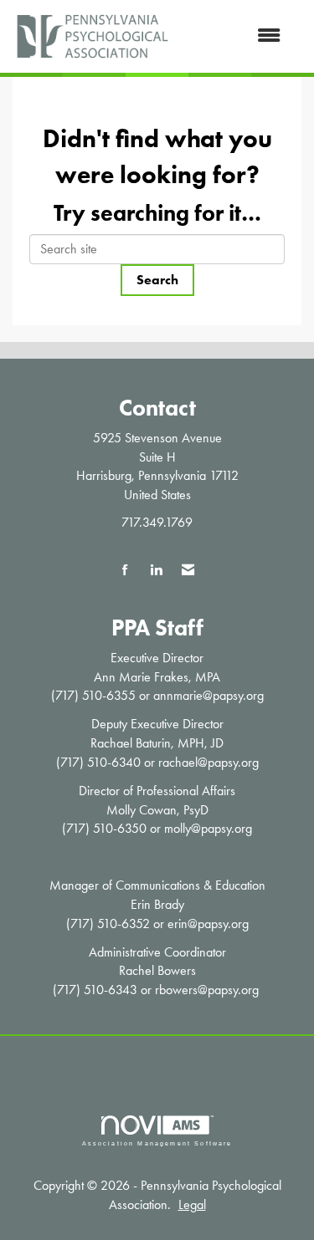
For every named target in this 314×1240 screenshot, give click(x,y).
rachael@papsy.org (208, 762)
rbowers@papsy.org (207, 990)
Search (157, 280)
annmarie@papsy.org (208, 695)
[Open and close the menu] (235, 36)
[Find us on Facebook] (125, 571)
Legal (192, 1204)
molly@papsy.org (208, 828)
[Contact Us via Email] (188, 571)
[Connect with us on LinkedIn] (156, 571)
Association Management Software (157, 1143)
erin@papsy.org (208, 923)
